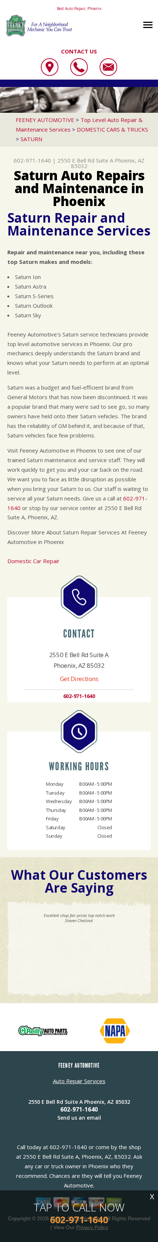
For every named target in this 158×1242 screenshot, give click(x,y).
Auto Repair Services (79, 1081)
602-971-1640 (32, 160)
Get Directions (79, 678)
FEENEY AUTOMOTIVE (45, 119)
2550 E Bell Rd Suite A (85, 160)
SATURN (31, 139)
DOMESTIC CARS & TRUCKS (112, 129)
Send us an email (79, 1117)
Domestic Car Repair (33, 561)
